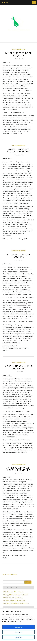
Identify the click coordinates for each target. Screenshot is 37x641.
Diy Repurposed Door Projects (18, 54)
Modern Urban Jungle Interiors (18, 367)
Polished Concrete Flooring (19, 255)
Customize (18, 632)
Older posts (10, 575)
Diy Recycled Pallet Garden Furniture (18, 469)
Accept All (18, 627)
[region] (18, 624)
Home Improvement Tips (18, 49)
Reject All (19, 637)
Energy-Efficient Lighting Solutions (18, 150)
